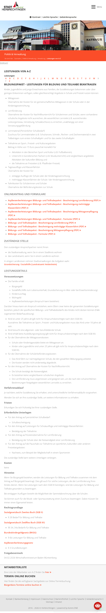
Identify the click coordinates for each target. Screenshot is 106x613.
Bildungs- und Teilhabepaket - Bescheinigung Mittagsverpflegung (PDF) (43, 230)
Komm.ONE (73, 608)
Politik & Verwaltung (29, 59)
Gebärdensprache (68, 17)
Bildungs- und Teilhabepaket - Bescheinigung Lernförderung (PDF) (41, 222)
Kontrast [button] (36, 17)
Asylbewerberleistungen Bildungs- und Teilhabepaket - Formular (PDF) (43, 219)
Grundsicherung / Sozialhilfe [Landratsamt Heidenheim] (30, 264)
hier (47, 572)
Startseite (17, 59)
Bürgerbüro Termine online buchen (21, 584)
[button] (96, 7)
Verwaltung (41, 59)
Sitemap (49, 602)
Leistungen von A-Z (54, 59)
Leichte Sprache (50, 17)
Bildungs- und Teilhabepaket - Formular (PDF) (30, 233)
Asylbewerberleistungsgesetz (18, 542)
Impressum (35, 599)
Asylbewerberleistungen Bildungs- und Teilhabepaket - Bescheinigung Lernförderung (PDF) (53, 200)
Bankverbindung (21, 599)
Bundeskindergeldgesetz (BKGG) (20, 532)
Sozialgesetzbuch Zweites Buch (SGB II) (23, 512)
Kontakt (9, 599)
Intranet (58, 602)
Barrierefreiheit (61, 599)
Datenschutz (47, 599)
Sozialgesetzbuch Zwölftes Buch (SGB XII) (24, 522)
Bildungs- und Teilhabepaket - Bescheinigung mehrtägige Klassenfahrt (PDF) (46, 226)
